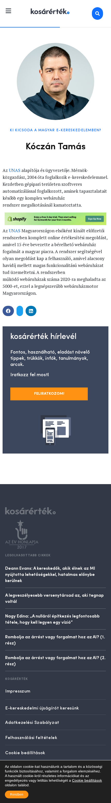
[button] (8, 311)
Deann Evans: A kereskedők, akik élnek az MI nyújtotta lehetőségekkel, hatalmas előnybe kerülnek (50, 574)
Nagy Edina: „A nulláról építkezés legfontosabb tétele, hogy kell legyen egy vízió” (52, 619)
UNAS (14, 170)
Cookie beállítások (87, 780)
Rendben (16, 794)
